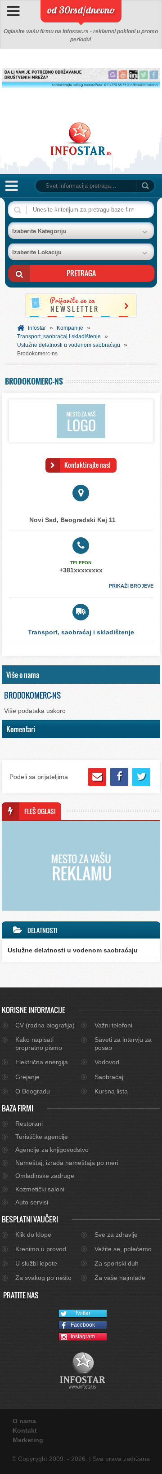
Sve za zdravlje (116, 1234)
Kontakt (25, 1430)
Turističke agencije (41, 1136)
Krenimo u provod (40, 1249)
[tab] (81, 674)
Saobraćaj (108, 1076)
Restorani (29, 1123)
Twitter (82, 1313)
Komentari (20, 729)
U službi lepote (36, 1263)
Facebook (83, 1325)
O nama (24, 1421)
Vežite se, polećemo (123, 1249)
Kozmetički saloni (39, 1189)
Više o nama (22, 674)
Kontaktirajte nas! (87, 464)
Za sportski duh (116, 1263)
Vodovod (106, 1062)
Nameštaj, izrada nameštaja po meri (66, 1162)
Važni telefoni (113, 1025)
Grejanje (27, 1076)
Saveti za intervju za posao (123, 1043)
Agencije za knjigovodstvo (52, 1149)
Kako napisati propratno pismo (38, 1043)
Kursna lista (111, 1091)
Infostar (37, 328)
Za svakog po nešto (43, 1277)
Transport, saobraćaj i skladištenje (59, 336)
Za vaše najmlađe (119, 1277)
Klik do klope (33, 1234)
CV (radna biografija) (45, 1025)
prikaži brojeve (131, 586)
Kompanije (70, 328)
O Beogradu (32, 1091)
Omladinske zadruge (44, 1175)
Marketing (28, 1439)
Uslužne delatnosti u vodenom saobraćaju (68, 345)
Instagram (83, 1336)
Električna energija (41, 1062)
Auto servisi (31, 1202)
